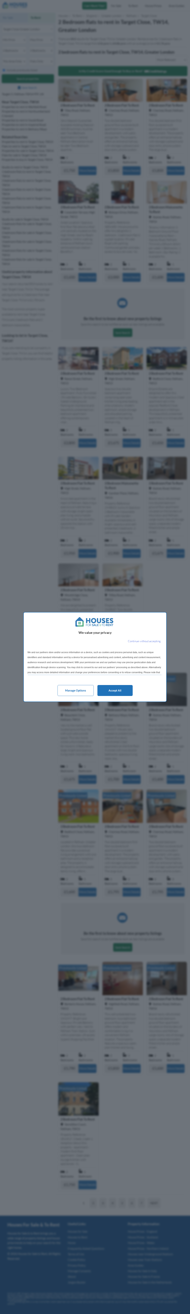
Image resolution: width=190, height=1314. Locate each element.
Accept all (115, 690)
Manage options (75, 690)
